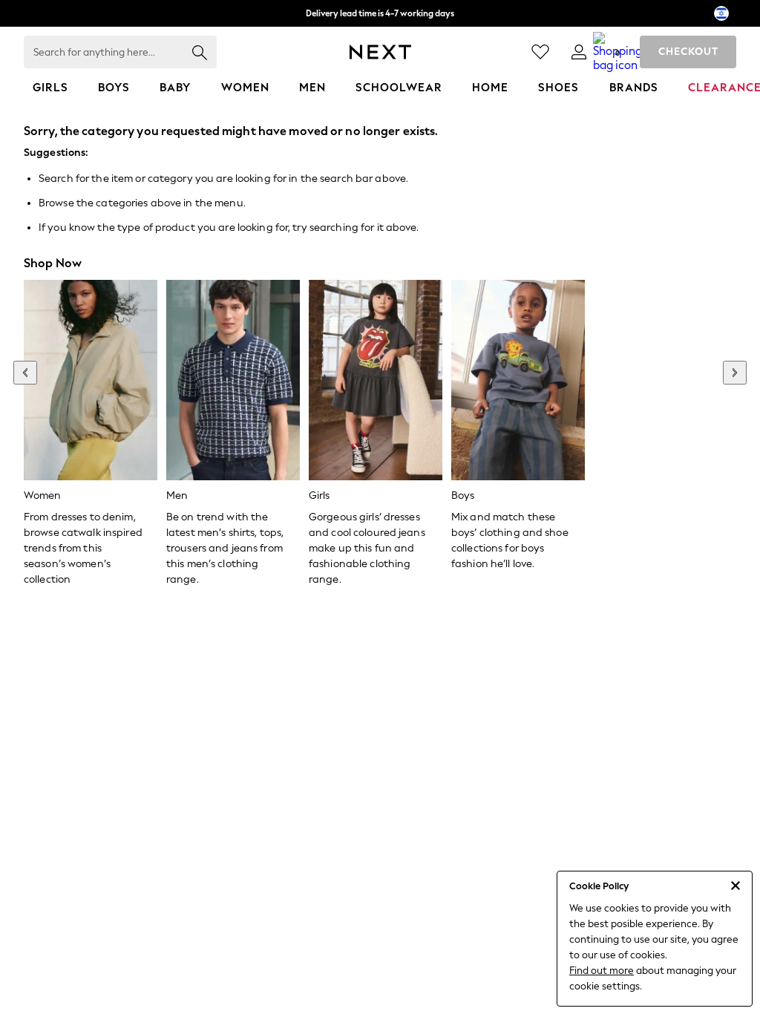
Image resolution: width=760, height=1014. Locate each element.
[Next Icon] (380, 52)
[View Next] (735, 373)
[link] (579, 52)
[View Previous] (25, 373)
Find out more (601, 970)
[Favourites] (540, 52)
